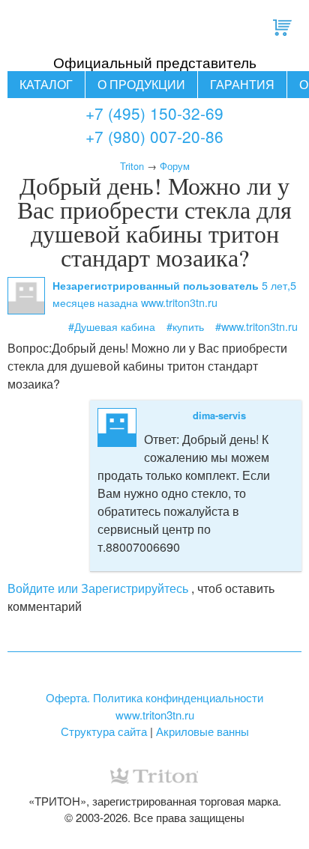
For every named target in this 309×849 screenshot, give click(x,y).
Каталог (46, 84)
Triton (132, 166)
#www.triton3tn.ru (256, 326)
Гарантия (242, 84)
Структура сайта (104, 731)
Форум (175, 166)
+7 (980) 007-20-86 (155, 136)
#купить (185, 326)
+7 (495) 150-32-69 (155, 113)
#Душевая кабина (111, 326)
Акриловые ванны (202, 731)
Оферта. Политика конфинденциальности (154, 697)
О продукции (141, 84)
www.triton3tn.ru (155, 714)
